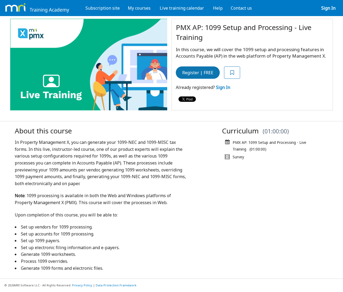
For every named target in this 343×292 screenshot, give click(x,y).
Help (218, 8)
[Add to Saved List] (232, 72)
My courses (139, 8)
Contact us (241, 8)
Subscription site (102, 8)
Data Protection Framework (116, 285)
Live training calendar (182, 8)
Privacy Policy (82, 285)
